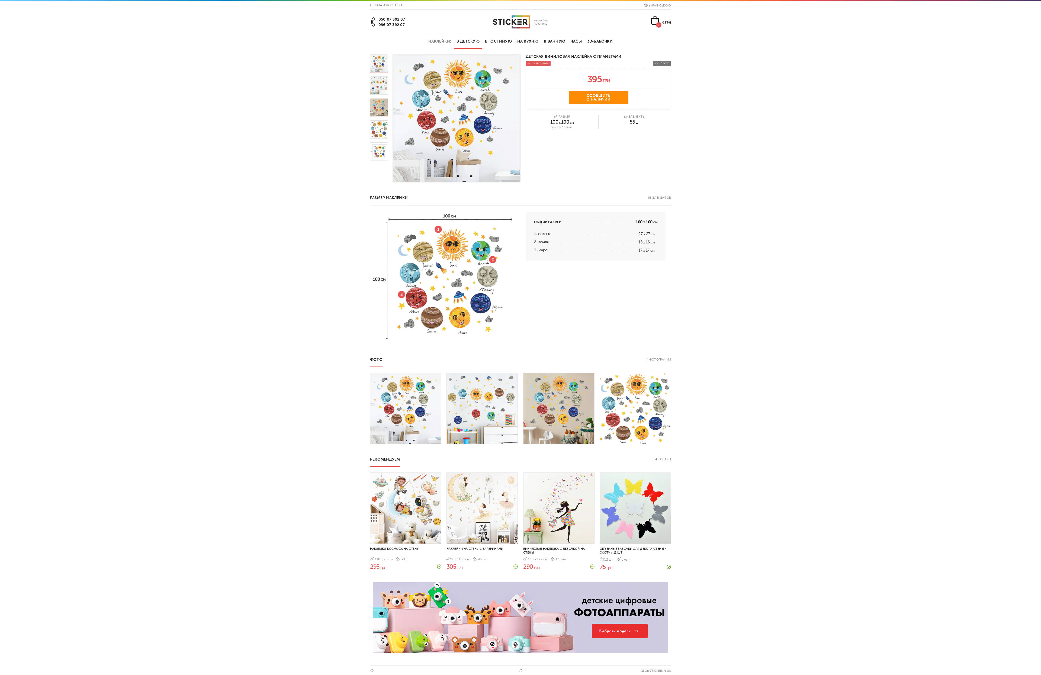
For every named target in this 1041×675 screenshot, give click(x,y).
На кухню (528, 41)
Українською (660, 5)
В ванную (554, 41)
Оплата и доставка (386, 5)
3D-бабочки (600, 41)
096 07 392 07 (391, 24)
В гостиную (498, 41)
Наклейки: (439, 41)
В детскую (468, 41)
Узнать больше (562, 127)
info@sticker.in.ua (655, 671)
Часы (576, 41)
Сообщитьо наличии (598, 97)
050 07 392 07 (391, 19)
